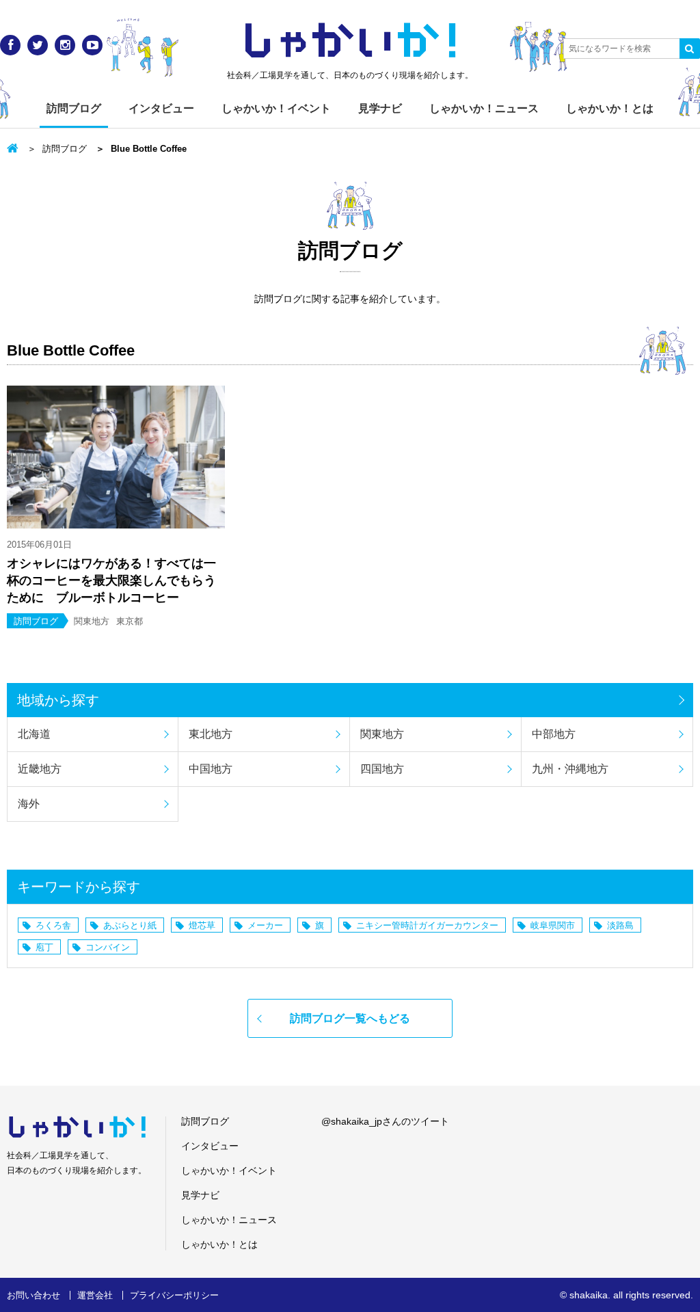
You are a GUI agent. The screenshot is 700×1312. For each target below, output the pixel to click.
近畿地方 (40, 769)
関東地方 (382, 734)
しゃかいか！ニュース (484, 108)
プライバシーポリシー (174, 1295)
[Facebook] (10, 45)
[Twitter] (37, 45)
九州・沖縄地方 (570, 769)
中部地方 (554, 734)
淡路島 (620, 925)
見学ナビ (380, 108)
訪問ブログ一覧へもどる (350, 1018)
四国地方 (382, 769)
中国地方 (210, 769)
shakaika (588, 1294)
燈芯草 (202, 925)
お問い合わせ (33, 1295)
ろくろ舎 (53, 925)
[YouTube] (92, 45)
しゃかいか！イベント (276, 108)
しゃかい (350, 41)
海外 (29, 803)
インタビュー (161, 108)
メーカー (265, 925)
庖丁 (44, 947)
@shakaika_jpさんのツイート (385, 1121)
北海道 (34, 734)
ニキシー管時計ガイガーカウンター (427, 925)
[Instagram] (65, 45)
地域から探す (58, 700)
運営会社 (95, 1295)
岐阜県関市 (552, 925)
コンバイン (107, 947)
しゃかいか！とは (610, 108)
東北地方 (210, 734)
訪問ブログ (73, 108)
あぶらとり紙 (130, 925)
